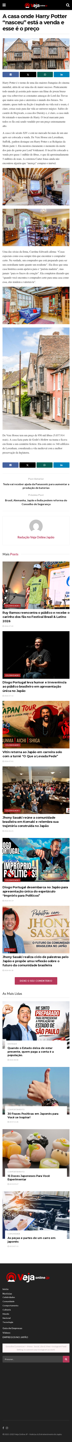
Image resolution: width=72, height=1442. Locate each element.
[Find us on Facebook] (3, 1428)
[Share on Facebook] (11, 74)
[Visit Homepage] (36, 5)
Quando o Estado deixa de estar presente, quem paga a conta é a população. (31, 1051)
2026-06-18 (8, 970)
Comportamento (16, 1109)
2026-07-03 (8, 761)
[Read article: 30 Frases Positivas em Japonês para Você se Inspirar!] (36, 1091)
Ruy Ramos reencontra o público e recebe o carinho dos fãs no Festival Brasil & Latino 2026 (36, 617)
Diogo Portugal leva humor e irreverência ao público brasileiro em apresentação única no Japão (34, 687)
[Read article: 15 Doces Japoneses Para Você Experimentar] (36, 1153)
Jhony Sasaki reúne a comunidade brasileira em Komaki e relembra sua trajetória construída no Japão (30, 822)
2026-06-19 (8, 901)
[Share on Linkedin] (61, 74)
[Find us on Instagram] (7, 1428)
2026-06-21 (8, 831)
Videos (6, 1332)
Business (10, 950)
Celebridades (12, 606)
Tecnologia (8, 1322)
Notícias (7, 1293)
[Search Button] (67, 5)
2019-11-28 (13, 1122)
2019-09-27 (13, 1184)
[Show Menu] (4, 5)
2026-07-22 (8, 626)
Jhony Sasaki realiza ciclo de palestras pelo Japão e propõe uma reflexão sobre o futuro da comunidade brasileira (35, 961)
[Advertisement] (36, 1388)
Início (6, 1289)
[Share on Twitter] (28, 74)
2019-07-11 (13, 1246)
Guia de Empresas (12, 1328)
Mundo (6, 1314)
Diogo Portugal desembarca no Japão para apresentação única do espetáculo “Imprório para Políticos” (35, 891)
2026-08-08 (13, 1060)
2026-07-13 (8, 696)
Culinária (7, 1309)
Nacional (7, 1318)
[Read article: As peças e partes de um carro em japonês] (36, 1215)
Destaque (12, 1044)
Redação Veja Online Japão (36, 537)
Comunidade (14, 1234)
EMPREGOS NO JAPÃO (15, 1337)
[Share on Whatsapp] (45, 74)
